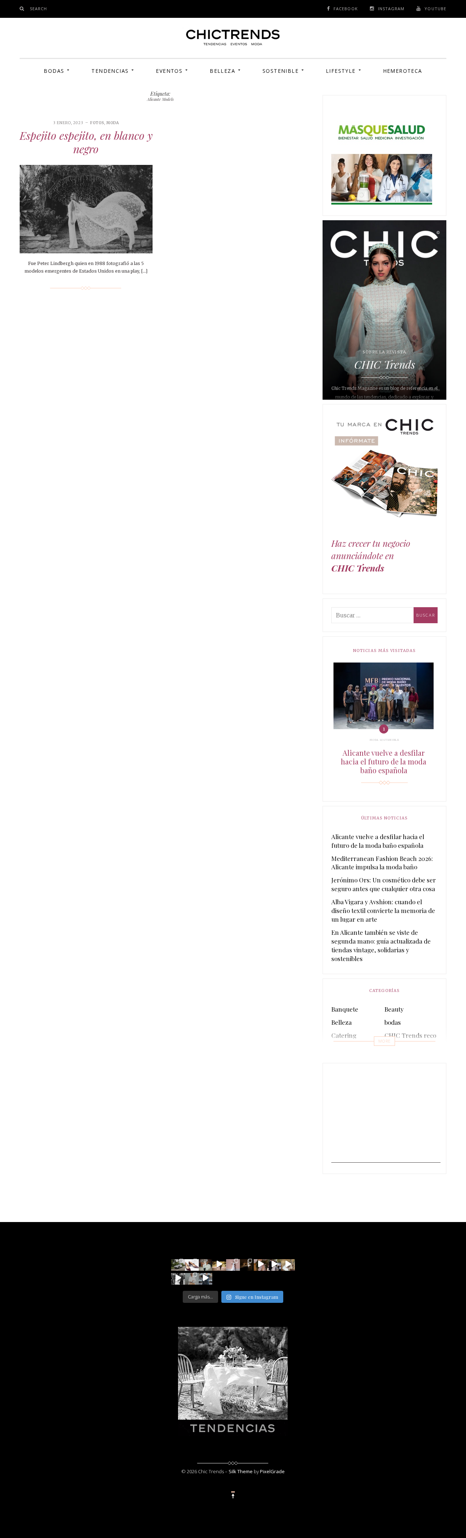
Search (38, 8)
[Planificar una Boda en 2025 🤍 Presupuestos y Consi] (247, 1264)
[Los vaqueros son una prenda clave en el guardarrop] (192, 1264)
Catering (343, 1035)
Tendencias (110, 70)
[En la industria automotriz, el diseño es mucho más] (178, 1264)
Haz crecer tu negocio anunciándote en (370, 555)
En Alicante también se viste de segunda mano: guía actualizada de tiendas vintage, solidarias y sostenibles (381, 945)
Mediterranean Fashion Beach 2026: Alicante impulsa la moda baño (382, 862)
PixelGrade (272, 1471)
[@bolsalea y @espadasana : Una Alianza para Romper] (192, 1278)
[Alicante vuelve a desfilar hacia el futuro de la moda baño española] (383, 696)
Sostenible (280, 70)
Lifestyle (341, 70)
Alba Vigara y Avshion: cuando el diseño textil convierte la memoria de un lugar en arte (383, 910)
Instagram (391, 8)
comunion (345, 1048)
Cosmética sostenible (414, 1048)
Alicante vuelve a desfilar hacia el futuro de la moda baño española (383, 761)
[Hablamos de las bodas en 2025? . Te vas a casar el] (206, 1264)
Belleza (222, 70)
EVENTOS (169, 70)
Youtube (435, 8)
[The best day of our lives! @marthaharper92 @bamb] (178, 1278)
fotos (97, 122)
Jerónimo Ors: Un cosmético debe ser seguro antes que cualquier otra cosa (383, 884)
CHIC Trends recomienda (421, 1035)
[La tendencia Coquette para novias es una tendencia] (261, 1264)
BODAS (54, 70)
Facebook (345, 8)
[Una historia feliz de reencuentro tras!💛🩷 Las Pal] (206, 1278)
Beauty (394, 1009)
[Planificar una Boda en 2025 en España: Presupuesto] (233, 1264)
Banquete (344, 1009)
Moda (112, 122)
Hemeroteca (402, 70)
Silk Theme (241, 1471)
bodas (392, 1022)
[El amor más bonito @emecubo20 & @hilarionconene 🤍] (274, 1264)
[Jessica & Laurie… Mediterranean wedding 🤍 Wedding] (288, 1264)
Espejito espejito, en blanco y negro (86, 142)
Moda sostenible (384, 740)
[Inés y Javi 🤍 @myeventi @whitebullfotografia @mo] (219, 1264)
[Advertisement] (386, 1117)
